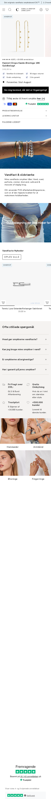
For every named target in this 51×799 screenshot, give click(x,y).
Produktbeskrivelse (12, 111)
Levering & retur (10, 116)
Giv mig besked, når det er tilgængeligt (25, 90)
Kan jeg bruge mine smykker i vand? (21, 349)
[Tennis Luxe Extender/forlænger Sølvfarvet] (22, 284)
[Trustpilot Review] (30, 104)
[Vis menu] (4, 9)
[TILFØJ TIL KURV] (3, 302)
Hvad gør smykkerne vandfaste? (19, 339)
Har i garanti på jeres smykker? (19, 369)
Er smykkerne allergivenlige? (18, 359)
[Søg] (10, 9)
